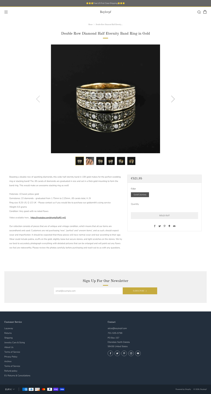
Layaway (8, 328)
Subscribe (138, 291)
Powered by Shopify (183, 389)
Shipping (8, 337)
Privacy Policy (10, 356)
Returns (8, 333)
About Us (8, 347)
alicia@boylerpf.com (117, 328)
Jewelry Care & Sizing (14, 342)
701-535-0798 (115, 333)
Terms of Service (12, 352)
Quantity (135, 203)
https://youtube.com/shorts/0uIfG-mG (48, 217)
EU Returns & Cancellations (17, 375)
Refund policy (10, 370)
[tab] (79, 161)
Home (90, 24)
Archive (7, 361)
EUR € (8, 389)
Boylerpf (105, 12)
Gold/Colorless (140, 194)
